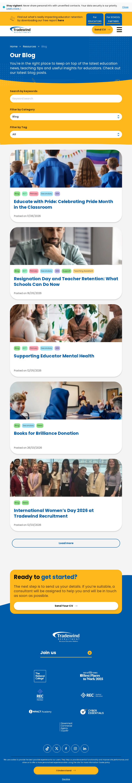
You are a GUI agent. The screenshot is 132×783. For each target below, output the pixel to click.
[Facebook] (66, 748)
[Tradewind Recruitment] (20, 30)
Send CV (100, 29)
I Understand (63, 770)
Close (125, 7)
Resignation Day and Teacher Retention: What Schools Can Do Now (66, 281)
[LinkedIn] (85, 748)
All (14, 134)
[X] (57, 748)
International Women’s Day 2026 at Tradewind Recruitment (54, 513)
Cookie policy (104, 762)
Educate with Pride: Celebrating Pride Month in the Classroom (63, 204)
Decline (66, 779)
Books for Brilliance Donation (46, 433)
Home (14, 46)
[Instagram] (75, 748)
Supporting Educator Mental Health (54, 356)
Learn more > (13, 8)
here (61, 20)
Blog (15, 116)
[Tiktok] (47, 748)
